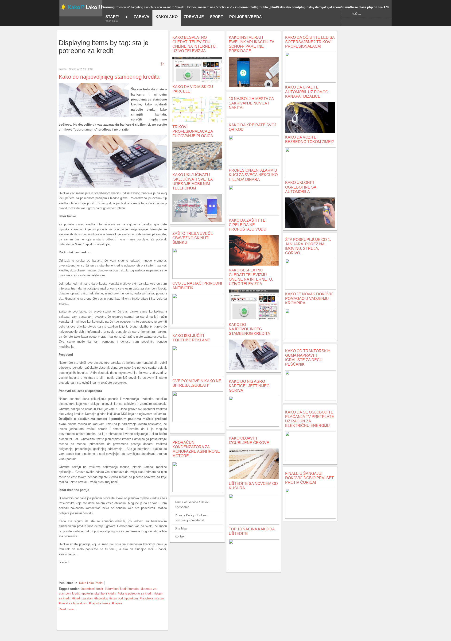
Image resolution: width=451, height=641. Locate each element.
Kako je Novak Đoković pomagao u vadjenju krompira (309, 298)
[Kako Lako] (80, 7)
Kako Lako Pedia (90, 583)
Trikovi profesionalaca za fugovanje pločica (192, 131)
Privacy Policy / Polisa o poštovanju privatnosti (191, 518)
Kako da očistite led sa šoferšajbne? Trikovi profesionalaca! (309, 41)
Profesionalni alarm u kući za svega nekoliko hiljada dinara (253, 174)
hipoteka (102, 598)
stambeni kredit (92, 589)
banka (118, 603)
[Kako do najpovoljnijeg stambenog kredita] (94, 116)
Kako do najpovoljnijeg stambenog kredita (109, 77)
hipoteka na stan (152, 598)
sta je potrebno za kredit (136, 593)
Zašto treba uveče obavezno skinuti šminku (192, 238)
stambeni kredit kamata (123, 589)
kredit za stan (83, 598)
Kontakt (180, 536)
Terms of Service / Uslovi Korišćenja (192, 504)
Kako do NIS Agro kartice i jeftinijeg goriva (249, 385)
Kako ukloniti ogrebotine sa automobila (300, 187)
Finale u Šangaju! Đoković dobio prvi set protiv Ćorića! (309, 477)
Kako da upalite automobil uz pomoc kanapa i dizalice (306, 91)
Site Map (181, 528)
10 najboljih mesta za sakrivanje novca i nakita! (251, 103)
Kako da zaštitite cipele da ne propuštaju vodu (247, 224)
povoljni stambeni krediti (99, 593)
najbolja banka (100, 603)
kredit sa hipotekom (73, 603)
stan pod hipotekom (124, 598)
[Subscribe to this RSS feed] (163, 64)
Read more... (67, 609)
